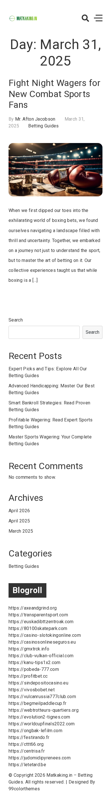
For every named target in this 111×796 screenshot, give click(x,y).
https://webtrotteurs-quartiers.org (44, 710)
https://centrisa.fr (27, 751)
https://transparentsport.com (38, 615)
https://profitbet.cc (28, 676)
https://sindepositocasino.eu (38, 683)
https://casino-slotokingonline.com (45, 635)
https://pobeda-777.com (34, 669)
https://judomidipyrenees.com (40, 758)
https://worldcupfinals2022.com (42, 723)
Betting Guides (43, 126)
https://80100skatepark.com (38, 628)
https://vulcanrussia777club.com (42, 696)
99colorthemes (24, 788)
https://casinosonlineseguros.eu (42, 642)
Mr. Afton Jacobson (35, 119)
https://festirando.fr (29, 737)
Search (16, 320)
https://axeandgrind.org (33, 608)
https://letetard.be (27, 764)
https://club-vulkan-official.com (41, 655)
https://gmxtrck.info (29, 649)
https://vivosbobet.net (32, 689)
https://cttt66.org (26, 744)
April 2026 (19, 510)
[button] (85, 18)
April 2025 (19, 521)
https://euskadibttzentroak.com (41, 621)
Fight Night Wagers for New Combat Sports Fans (54, 93)
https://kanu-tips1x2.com (35, 662)
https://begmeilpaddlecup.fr (38, 703)
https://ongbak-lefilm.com (35, 730)
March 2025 (21, 531)
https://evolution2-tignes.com (39, 717)
